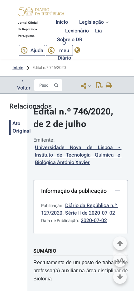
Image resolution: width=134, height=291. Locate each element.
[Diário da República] (41, 13)
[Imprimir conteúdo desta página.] (109, 85)
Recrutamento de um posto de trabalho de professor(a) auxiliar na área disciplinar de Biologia (80, 270)
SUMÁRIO (44, 251)
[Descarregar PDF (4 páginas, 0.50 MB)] (99, 85)
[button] (41, 12)
